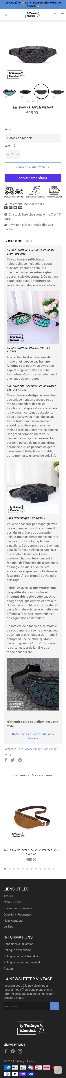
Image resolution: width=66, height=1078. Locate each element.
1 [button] (28, 101)
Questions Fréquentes (18, 914)
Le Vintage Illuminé (24, 1061)
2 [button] (33, 101)
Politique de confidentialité (21, 956)
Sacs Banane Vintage (30, 749)
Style (8, 129)
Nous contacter (13, 920)
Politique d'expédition (17, 950)
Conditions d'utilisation (18, 944)
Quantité (10, 146)
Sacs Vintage (50, 749)
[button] (5, 869)
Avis (29, 240)
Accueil (8, 896)
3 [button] (37, 101)
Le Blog (8, 926)
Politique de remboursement (22, 962)
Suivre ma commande (18, 908)
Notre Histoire (12, 902)
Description (14, 240)
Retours (9, 968)
